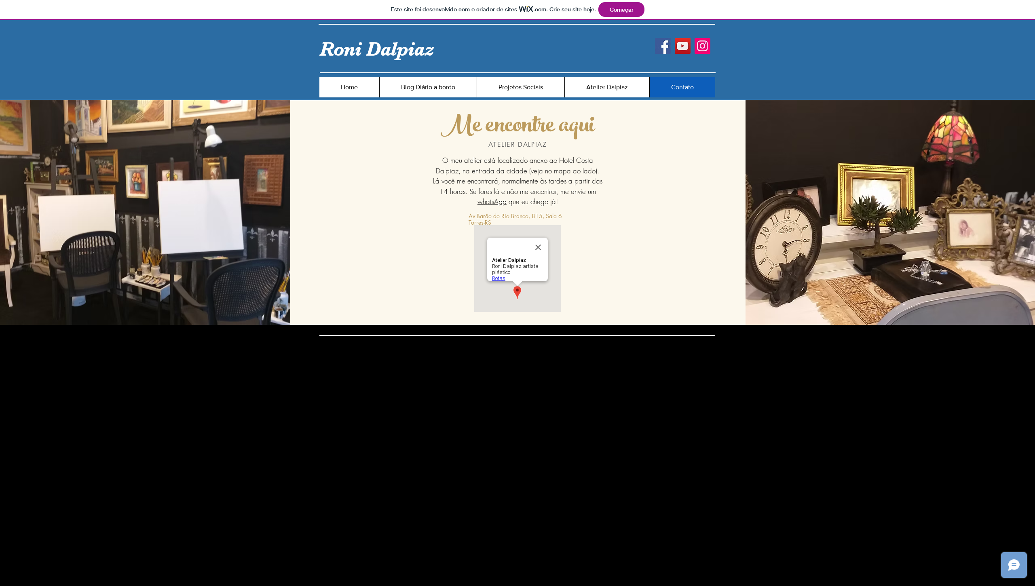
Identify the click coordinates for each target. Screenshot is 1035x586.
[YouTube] (683, 46)
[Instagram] (702, 46)
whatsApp (492, 201)
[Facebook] (663, 46)
